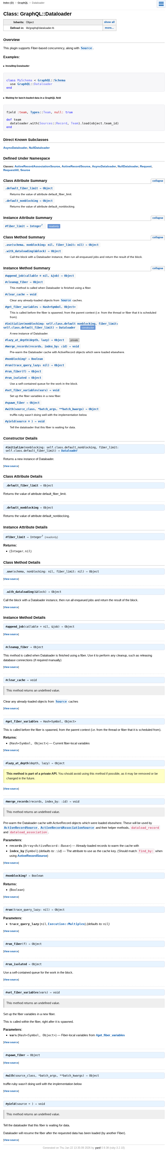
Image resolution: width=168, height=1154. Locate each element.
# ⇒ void (20, 294)
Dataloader (69, 450)
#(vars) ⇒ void (32, 390)
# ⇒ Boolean (24, 358)
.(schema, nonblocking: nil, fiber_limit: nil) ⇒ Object (52, 244)
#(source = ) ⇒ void (24, 421)
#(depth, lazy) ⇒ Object (35, 340)
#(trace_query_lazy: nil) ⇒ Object (34, 365)
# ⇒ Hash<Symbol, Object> (40, 306)
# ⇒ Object (24, 282)
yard (98, 1147)
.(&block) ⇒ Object (33, 251)
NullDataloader (39, 147)
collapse (157, 180)
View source (11, 466)
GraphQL (23, 2)
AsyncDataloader (15, 147)
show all (109, 22)
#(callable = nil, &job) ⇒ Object (39, 275)
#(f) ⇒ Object (23, 371)
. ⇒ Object (29, 188)
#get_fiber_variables (110, 1035)
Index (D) (8, 2)
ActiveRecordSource (76, 166)
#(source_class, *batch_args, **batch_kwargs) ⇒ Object (52, 409)
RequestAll (11, 170)
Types (35, 112)
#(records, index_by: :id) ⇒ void (42, 346)
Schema (59, 80)
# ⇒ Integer (24, 226)
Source (86, 48)
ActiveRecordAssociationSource (37, 166)
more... (109, 27)
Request (146, 166)
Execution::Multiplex (66, 924)
